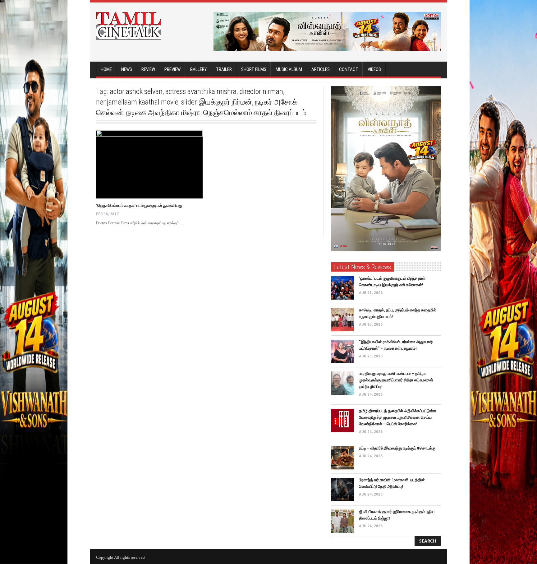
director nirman (261, 91)
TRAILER (224, 69)
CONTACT (348, 69)
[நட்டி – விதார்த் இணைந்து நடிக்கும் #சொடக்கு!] (342, 457)
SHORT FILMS (253, 69)
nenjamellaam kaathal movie (137, 102)
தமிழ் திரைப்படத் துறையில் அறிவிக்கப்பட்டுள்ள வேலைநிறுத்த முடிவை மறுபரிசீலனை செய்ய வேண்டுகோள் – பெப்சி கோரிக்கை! (397, 417)
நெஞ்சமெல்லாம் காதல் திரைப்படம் (254, 112)
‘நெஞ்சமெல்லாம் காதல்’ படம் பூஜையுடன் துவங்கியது (139, 205)
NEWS (126, 69)
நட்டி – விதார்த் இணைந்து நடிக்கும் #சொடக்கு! (398, 448)
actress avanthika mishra (200, 91)
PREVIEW (172, 69)
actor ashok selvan (136, 91)
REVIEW (148, 69)
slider (188, 102)
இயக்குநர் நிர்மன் (225, 102)
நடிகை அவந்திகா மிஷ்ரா (163, 112)
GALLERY (198, 69)
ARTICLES (320, 69)
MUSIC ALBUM (289, 69)
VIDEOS (374, 69)
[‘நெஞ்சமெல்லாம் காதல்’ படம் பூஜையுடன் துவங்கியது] (149, 164)
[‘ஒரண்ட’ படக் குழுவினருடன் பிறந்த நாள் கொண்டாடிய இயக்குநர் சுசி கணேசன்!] (342, 288)
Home (106, 69)
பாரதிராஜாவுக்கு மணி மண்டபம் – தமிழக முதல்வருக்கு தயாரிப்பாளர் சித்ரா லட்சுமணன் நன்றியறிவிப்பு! (396, 380)
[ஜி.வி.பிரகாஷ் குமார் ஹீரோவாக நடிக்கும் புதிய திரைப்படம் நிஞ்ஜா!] (342, 521)
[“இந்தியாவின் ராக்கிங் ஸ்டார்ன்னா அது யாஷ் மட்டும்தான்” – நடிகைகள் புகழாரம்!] (342, 351)
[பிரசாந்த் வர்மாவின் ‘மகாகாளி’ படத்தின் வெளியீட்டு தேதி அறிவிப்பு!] (342, 489)
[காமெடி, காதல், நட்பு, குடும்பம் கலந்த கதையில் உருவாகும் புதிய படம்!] (342, 319)
